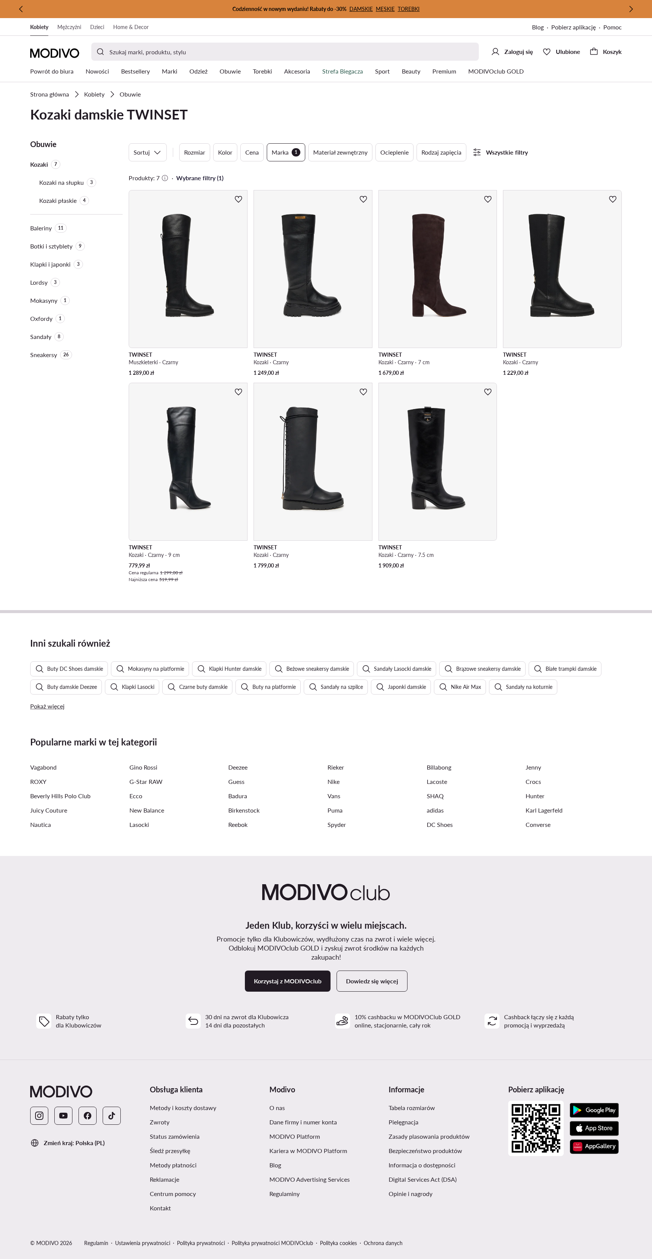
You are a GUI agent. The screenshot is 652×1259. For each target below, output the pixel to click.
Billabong (439, 767)
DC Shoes (440, 824)
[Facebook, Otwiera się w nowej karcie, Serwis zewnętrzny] (87, 1116)
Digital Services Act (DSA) (445, 1179)
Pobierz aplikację (577, 27)
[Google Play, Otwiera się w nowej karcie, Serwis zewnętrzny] (594, 1110)
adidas (435, 810)
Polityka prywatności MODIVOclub (272, 1243)
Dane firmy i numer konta (326, 1122)
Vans (334, 795)
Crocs (533, 781)
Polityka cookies (338, 1243)
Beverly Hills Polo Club (60, 795)
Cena (252, 152)
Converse (538, 824)
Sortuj (142, 152)
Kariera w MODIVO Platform (326, 1150)
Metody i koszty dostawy (206, 1107)
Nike (334, 781)
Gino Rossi (143, 767)
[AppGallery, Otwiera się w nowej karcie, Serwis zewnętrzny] (594, 1146)
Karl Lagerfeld (544, 810)
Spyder (337, 824)
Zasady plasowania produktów (445, 1136)
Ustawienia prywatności (142, 1243)
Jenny (533, 767)
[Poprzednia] (21, 9)
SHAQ (435, 795)
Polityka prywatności (201, 1243)
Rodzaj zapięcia (441, 152)
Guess (236, 781)
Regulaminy (320, 1193)
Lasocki (139, 824)
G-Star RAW (146, 781)
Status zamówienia (206, 1136)
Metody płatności (206, 1165)
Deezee (238, 767)
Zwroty (195, 1122)
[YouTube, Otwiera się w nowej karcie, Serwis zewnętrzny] (63, 1116)
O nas (313, 1107)
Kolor (225, 152)
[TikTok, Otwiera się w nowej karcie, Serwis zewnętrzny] (112, 1116)
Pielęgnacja (439, 1122)
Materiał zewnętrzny (340, 152)
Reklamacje (200, 1179)
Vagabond (43, 767)
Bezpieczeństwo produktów (445, 1150)
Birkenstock (244, 810)
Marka (284, 152)
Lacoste (437, 781)
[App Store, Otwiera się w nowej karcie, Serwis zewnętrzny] (594, 1128)
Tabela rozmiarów (445, 1107)
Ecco (135, 795)
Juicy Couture (48, 810)
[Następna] (631, 9)
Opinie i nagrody (445, 1193)
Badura (237, 795)
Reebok (238, 824)
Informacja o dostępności (445, 1165)
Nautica (40, 824)
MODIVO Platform (326, 1136)
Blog (541, 27)
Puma (335, 810)
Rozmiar (194, 152)
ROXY (38, 781)
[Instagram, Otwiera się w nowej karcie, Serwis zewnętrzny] (39, 1116)
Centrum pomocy (206, 1193)
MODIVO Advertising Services (326, 1179)
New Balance (146, 810)
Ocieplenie (394, 152)
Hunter (535, 795)
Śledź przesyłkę (206, 1150)
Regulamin (96, 1243)
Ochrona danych (383, 1243)
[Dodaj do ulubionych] (238, 199)
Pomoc (612, 27)
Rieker (336, 767)
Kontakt (196, 1207)
